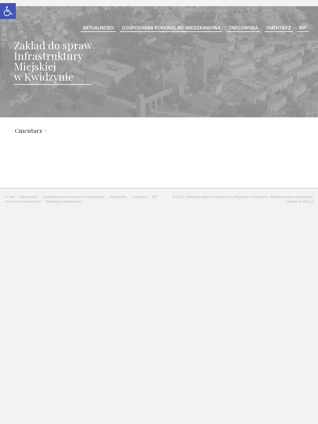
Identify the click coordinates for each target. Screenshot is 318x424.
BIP (303, 28)
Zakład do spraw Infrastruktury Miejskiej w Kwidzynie (53, 60)
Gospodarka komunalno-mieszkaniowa (171, 28)
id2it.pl (307, 202)
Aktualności (98, 28)
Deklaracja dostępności (64, 202)
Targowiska (243, 28)
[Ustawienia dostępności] (8, 10)
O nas (10, 197)
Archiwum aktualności (23, 202)
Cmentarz (278, 28)
